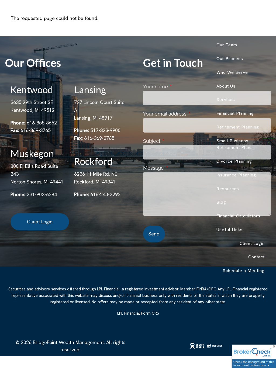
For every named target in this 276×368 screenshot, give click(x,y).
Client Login (252, 243)
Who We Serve (232, 72)
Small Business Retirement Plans (234, 144)
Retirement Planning (237, 127)
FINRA (201, 289)
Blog (221, 202)
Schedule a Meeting (244, 270)
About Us (226, 86)
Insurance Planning (236, 175)
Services (225, 99)
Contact (256, 257)
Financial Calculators (238, 216)
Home (258, 17)
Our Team (226, 45)
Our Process (229, 58)
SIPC (212, 289)
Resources (227, 189)
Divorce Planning (234, 161)
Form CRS (150, 313)
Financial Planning (235, 113)
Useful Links (229, 229)
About (222, 31)
